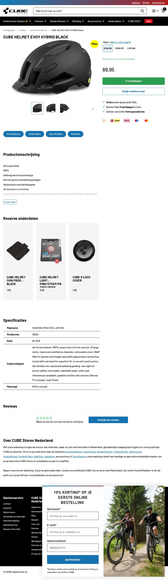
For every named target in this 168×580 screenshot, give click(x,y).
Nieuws (34, 519)
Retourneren (9, 512)
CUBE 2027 (134, 21)
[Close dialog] (160, 490)
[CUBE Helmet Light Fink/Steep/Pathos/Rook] (51, 250)
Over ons (35, 524)
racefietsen (89, 451)
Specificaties (56, 134)
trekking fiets (120, 451)
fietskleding (79, 456)
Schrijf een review (108, 419)
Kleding (22, 30)
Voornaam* (54, 509)
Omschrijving (13, 134)
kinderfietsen (104, 451)
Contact (7, 503)
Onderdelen (35, 134)
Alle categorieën (17, 22)
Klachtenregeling (11, 520)
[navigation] (37, 108)
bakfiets (38, 456)
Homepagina (9, 30)
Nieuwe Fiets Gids (11, 529)
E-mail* (51, 525)
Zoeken (142, 11)
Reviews (75, 134)
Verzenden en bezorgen (14, 516)
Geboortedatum (56, 541)
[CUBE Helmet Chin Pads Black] (18, 250)
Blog (33, 515)
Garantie (7, 508)
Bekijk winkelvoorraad (133, 91)
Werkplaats (36, 541)
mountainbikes (73, 451)
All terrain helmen (38, 30)
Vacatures (136, 2)
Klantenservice (158, 2)
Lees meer (10, 201)
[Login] (155, 11)
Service (35, 528)
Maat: (117, 42)
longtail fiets (26, 456)
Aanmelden (72, 559)
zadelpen (49, 456)
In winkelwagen (134, 81)
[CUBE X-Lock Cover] (84, 250)
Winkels (146, 2)
